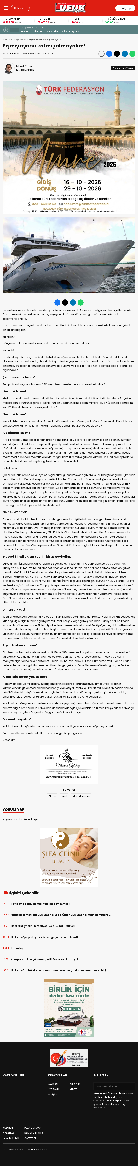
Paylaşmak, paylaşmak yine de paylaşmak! (40, 904)
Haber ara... (20, 8)
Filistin (52, 796)
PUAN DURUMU (32, 1127)
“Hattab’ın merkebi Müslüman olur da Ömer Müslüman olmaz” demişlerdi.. (61, 915)
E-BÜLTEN (101, 1075)
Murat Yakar (24, 66)
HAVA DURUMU (11, 1138)
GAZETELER (30, 1138)
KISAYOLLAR (57, 1075)
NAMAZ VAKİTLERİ (33, 1133)
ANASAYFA (7, 39)
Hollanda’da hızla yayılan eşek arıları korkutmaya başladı (60, 31)
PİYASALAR (8, 1133)
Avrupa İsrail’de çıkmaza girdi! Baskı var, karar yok (45, 959)
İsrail (64, 796)
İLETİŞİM (52, 1094)
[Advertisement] (24, 1102)
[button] (12, 30)
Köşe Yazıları (20, 39)
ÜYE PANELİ (54, 1089)
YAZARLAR (8, 1127)
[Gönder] (131, 1086)
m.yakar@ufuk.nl (25, 70)
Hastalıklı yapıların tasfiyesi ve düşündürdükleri (43, 926)
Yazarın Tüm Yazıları (123, 68)
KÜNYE (73, 1089)
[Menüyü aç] (6, 8)
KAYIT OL (53, 1084)
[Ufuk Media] (70, 8)
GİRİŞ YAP (75, 1084)
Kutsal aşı (17, 948)
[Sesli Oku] (101, 54)
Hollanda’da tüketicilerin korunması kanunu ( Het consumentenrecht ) (58, 970)
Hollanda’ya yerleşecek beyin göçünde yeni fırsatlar (46, 937)
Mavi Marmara (81, 796)
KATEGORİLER (13, 1075)
